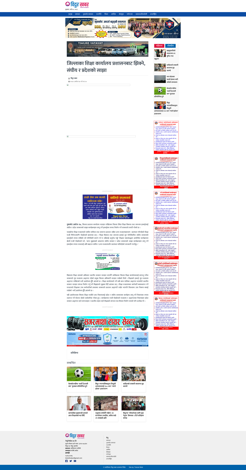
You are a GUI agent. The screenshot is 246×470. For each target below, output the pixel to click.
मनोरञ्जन (130, 14)
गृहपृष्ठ (70, 14)
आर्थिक (113, 14)
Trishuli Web (138, 467)
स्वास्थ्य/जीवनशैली (141, 14)
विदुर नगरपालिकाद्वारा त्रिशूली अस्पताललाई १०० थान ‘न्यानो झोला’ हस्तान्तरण (105, 386)
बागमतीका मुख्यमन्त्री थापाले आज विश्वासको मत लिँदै (78, 414)
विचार (106, 14)
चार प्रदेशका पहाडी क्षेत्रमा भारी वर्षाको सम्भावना (172, 79)
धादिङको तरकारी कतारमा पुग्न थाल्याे (133, 385)
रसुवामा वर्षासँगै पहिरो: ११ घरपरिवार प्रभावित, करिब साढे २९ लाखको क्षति (105, 415)
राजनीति (98, 14)
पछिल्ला (159, 45)
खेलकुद (121, 14)
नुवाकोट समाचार (88, 14)
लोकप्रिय (170, 45)
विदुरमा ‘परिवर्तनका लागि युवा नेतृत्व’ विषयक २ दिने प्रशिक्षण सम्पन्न (133, 415)
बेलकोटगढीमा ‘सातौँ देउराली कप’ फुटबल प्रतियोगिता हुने (78, 385)
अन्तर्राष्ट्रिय (153, 14)
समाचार (77, 14)
